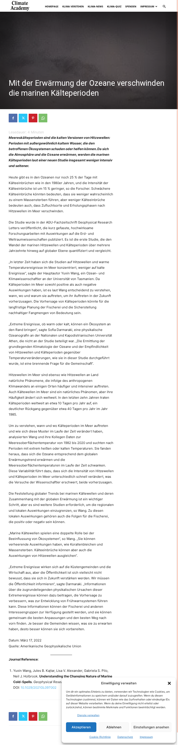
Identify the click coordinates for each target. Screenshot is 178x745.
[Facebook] (13, 118)
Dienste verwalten (88, 715)
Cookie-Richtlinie (100, 737)
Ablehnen (113, 727)
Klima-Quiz (114, 6)
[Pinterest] (33, 118)
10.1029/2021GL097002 (38, 687)
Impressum (146, 737)
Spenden (130, 6)
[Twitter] (23, 118)
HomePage (51, 6)
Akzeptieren (81, 727)
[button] (169, 683)
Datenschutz (125, 737)
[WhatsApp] (43, 118)
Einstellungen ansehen (151, 727)
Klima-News (95, 6)
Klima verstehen (73, 6)
